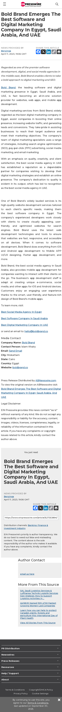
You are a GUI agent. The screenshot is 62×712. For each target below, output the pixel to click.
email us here (27, 574)
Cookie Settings (40, 693)
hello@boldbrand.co (36, 331)
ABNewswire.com (45, 380)
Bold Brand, (8, 87)
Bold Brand (28, 342)
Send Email (15, 350)
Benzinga (6, 51)
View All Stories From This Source (38, 622)
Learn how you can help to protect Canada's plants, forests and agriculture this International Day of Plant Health (39, 614)
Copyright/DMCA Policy (41, 690)
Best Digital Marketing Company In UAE (24, 325)
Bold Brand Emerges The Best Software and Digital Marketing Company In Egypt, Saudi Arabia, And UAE (31, 393)
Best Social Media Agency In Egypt (21, 312)
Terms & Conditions (15, 690)
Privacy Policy (21, 693)
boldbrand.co (20, 367)
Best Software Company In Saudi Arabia (24, 318)
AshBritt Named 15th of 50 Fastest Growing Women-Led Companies (38, 604)
